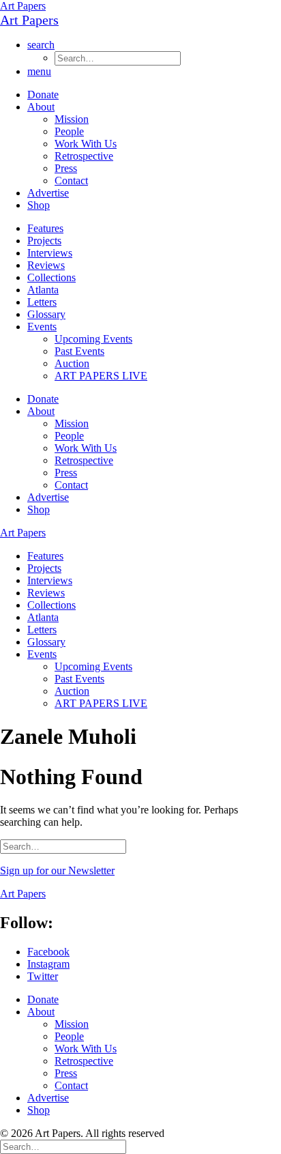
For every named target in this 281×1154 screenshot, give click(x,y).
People (69, 131)
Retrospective (84, 156)
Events (42, 326)
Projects (44, 240)
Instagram (48, 964)
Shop (38, 205)
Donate (43, 94)
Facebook (48, 951)
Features (45, 228)
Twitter (42, 976)
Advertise (48, 193)
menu (39, 71)
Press (66, 168)
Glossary (46, 314)
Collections (51, 277)
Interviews (49, 253)
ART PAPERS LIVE (101, 375)
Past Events (79, 351)
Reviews (46, 265)
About (41, 107)
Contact (71, 180)
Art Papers (23, 6)
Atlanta (43, 289)
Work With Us (86, 143)
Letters (42, 302)
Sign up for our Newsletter (57, 870)
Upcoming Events (93, 339)
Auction (72, 363)
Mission (72, 119)
